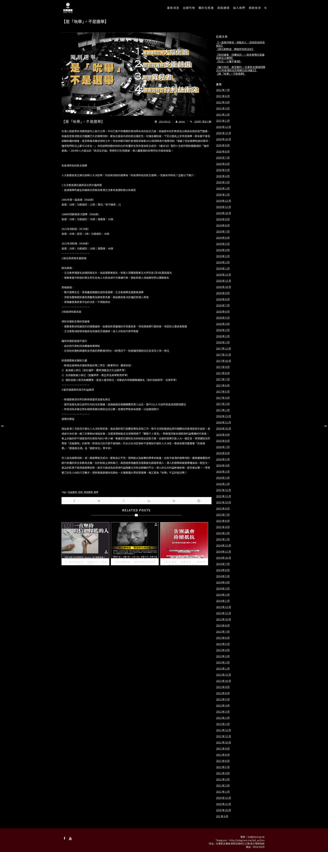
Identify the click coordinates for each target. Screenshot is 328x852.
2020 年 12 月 (223, 127)
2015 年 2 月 (223, 533)
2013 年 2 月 (223, 662)
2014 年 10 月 (223, 557)
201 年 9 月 (222, 816)
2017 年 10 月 (223, 360)
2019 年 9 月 (223, 219)
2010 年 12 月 (223, 798)
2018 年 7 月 (223, 305)
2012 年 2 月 (223, 717)
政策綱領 (223, 8)
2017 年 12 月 (223, 348)
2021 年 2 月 (223, 114)
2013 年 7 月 (223, 631)
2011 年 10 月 (223, 742)
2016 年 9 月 (223, 434)
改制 (80, 492)
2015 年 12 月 (223, 490)
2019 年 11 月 (223, 207)
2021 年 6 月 (223, 96)
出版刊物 (189, 8)
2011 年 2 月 (223, 785)
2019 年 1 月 (223, 268)
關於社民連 (206, 8)
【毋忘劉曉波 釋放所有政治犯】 (235, 49)
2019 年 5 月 (223, 244)
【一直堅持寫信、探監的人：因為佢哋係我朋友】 (240, 44)
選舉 (96, 492)
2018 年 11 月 (223, 280)
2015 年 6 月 (223, 521)
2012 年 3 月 (223, 711)
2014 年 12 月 (223, 545)
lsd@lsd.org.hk (256, 836)
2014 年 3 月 (223, 588)
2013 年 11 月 (223, 613)
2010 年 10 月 (223, 810)
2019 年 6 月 (223, 237)
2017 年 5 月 (223, 391)
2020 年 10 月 (223, 139)
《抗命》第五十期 (202, 121)
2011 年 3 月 (223, 779)
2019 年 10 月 (223, 213)
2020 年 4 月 (223, 176)
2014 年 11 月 (223, 551)
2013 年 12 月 (223, 607)
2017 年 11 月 (223, 354)
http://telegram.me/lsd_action (246, 840)
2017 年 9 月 (223, 367)
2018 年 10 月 (223, 287)
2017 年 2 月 (223, 404)
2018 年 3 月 (223, 330)
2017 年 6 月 (223, 385)
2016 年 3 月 (223, 471)
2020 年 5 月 (223, 170)
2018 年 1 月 (223, 342)
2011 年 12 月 (223, 730)
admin (181, 121)
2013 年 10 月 (223, 619)
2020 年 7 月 (223, 157)
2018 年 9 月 (223, 293)
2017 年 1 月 (223, 410)
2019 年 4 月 (223, 250)
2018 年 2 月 (223, 336)
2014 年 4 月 (223, 582)
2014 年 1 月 (223, 601)
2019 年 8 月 (223, 225)
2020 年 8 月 (223, 151)
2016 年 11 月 (223, 422)
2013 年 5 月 (223, 644)
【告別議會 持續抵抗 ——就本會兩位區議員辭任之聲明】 (240, 56)
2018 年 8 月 (223, 299)
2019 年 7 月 (223, 231)
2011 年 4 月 (223, 773)
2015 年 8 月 (223, 508)
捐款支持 (255, 8)
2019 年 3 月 (223, 256)
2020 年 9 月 (223, 145)
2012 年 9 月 (223, 687)
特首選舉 (88, 492)
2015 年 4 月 (223, 527)
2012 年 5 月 (223, 699)
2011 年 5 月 (223, 767)
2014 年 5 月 (223, 576)
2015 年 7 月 (223, 514)
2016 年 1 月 (223, 484)
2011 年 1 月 (223, 791)
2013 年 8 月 (223, 625)
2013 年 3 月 (223, 656)
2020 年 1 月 (223, 194)
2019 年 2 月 (223, 262)
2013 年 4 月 (223, 650)
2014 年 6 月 (223, 570)
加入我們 (239, 8)
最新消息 (173, 8)
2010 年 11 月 (223, 804)
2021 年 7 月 (223, 90)
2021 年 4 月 (223, 102)
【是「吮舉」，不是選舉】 (231, 73)
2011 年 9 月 (223, 748)
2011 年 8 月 (223, 754)
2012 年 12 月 (223, 674)
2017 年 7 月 (223, 379)
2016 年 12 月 (223, 416)
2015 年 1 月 (223, 539)
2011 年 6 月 (223, 761)
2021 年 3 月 (223, 108)
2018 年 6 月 (223, 311)
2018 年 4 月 (223, 324)
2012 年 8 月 (223, 693)
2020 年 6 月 (223, 164)
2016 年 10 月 (223, 428)
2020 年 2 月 (223, 188)
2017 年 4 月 (223, 397)
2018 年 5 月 (223, 317)
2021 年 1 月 (223, 120)
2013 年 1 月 (223, 668)
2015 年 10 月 (223, 502)
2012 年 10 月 (223, 681)
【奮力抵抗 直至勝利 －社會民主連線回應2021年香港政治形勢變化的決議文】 (240, 68)
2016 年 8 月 (223, 440)
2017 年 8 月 (223, 373)
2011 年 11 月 (223, 736)
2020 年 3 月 (223, 182)
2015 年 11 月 (223, 496)
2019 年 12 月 (223, 200)
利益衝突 (72, 492)
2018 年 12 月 (223, 274)
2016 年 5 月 (223, 459)
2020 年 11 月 (223, 133)
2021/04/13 (165, 121)
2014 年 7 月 (223, 564)
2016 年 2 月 (223, 477)
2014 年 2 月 (223, 594)
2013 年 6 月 (223, 637)
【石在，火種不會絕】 (229, 61)
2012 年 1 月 (223, 724)
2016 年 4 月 (223, 465)
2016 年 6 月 (223, 453)
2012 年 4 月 (223, 705)
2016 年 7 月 (223, 447)
